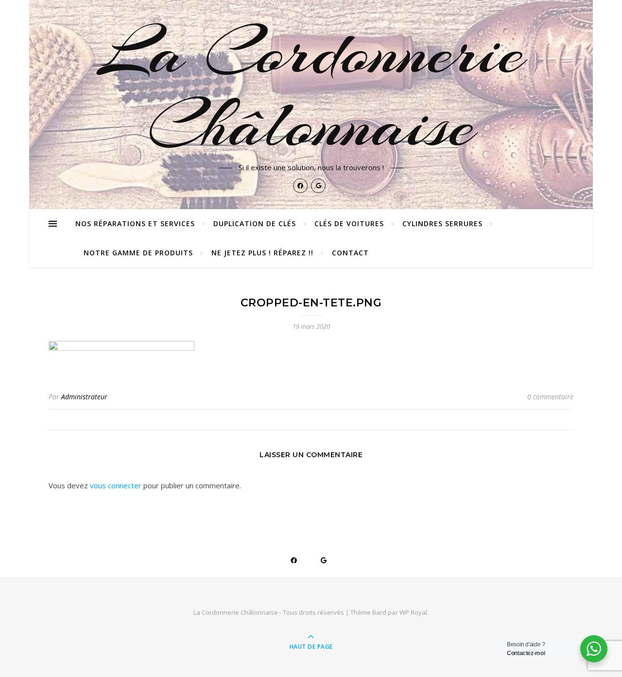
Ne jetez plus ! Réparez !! (262, 252)
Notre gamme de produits (138, 252)
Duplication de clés (254, 223)
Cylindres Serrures (442, 223)
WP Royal (413, 612)
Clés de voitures (349, 223)
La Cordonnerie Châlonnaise (311, 88)
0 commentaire (550, 396)
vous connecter (115, 485)
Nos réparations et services (135, 223)
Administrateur (84, 396)
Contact (350, 252)
